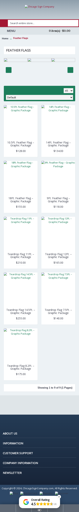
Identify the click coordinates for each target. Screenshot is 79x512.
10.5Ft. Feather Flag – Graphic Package (20, 144)
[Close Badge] (59, 497)
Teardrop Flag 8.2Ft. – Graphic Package (20, 367)
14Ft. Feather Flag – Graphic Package (58, 144)
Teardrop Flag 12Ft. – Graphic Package (58, 255)
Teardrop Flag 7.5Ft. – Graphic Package (58, 311)
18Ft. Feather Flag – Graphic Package (20, 199)
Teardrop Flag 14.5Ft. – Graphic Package (20, 311)
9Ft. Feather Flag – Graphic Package (58, 199)
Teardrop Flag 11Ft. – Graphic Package (20, 255)
